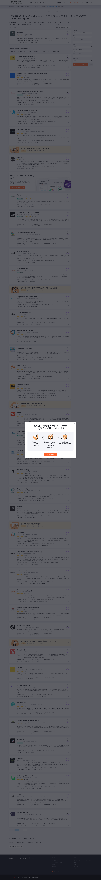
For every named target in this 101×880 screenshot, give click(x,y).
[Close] (74, 423)
